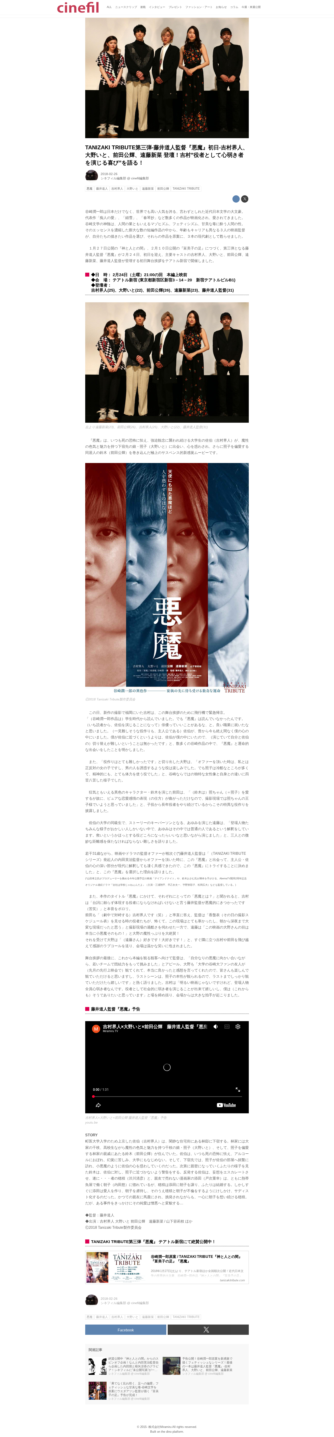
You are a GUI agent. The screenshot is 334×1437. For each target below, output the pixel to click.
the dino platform (172, 1431)
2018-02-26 (109, 174)
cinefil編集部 (140, 178)
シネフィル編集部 (113, 178)
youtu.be (91, 1122)
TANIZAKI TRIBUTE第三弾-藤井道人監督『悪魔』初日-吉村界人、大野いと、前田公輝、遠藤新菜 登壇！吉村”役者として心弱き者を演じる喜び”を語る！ (166, 155)
